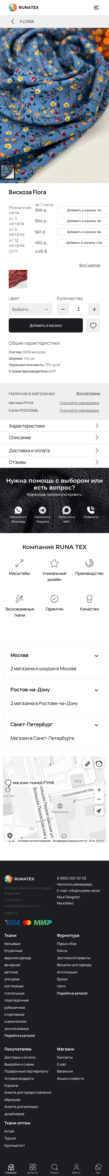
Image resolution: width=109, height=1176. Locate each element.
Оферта (10, 912)
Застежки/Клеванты (73, 957)
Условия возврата (19, 1078)
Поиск (54, 1172)
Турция (10, 1138)
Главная (11, 1172)
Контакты (65, 1057)
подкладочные (16, 1000)
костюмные (14, 986)
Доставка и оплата (19, 1057)
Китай (9, 1131)
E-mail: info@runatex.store (78, 890)
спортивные (14, 1014)
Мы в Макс (65, 903)
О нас (61, 1064)
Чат (98, 1172)
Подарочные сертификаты (26, 1071)
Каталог (33, 1172)
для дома (11, 979)
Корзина (11, 1085)
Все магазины (88, 393)
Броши (62, 979)
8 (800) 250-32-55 (71, 878)
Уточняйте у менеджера (79, 402)
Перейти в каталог (19, 1035)
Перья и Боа (66, 943)
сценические (15, 1021)
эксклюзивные (16, 1028)
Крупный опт (14, 1145)
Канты (62, 950)
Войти (76, 1172)
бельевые (12, 943)
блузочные (13, 950)
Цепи (61, 986)
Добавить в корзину (46, 325)
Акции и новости (70, 1078)
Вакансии (65, 1071)
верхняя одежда (17, 957)
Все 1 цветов (89, 265)
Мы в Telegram (68, 897)
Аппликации (67, 972)
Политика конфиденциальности (22, 902)
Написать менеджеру (74, 884)
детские (11, 972)
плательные (14, 993)
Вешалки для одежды (74, 964)
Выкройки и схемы (19, 1064)
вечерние (12, 964)
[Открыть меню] (96, 7)
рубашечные (14, 1007)
